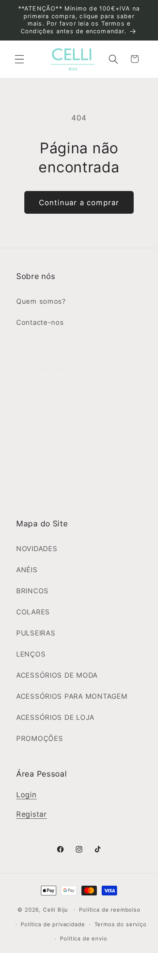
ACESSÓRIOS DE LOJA (55, 717)
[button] (19, 59)
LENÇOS (30, 654)
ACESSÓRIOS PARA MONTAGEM (71, 696)
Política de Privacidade (55, 456)
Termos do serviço (120, 924)
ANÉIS (27, 570)
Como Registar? (43, 392)
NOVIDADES (36, 549)
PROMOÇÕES (39, 738)
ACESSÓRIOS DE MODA (57, 675)
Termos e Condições (52, 414)
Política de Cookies (49, 477)
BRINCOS (32, 591)
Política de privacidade (53, 924)
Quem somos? (41, 301)
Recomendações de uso (57, 435)
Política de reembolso (110, 909)
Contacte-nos (40, 322)
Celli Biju (55, 909)
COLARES (33, 612)
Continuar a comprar (79, 202)
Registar (31, 814)
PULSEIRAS (35, 633)
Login (26, 794)
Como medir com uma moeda (67, 498)
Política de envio (83, 938)
